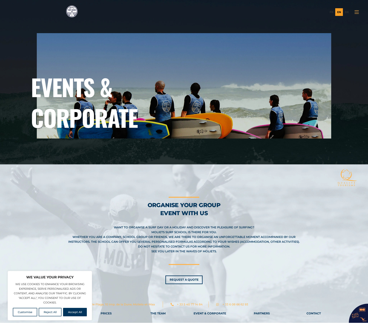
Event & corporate (210, 313)
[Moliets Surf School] (72, 16)
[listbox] (339, 12)
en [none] (339, 12)
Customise (25, 312)
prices (106, 313)
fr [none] (331, 12)
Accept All (75, 312)
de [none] (347, 12)
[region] (50, 295)
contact (313, 313)
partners (262, 313)
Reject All (50, 312)
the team (158, 313)
